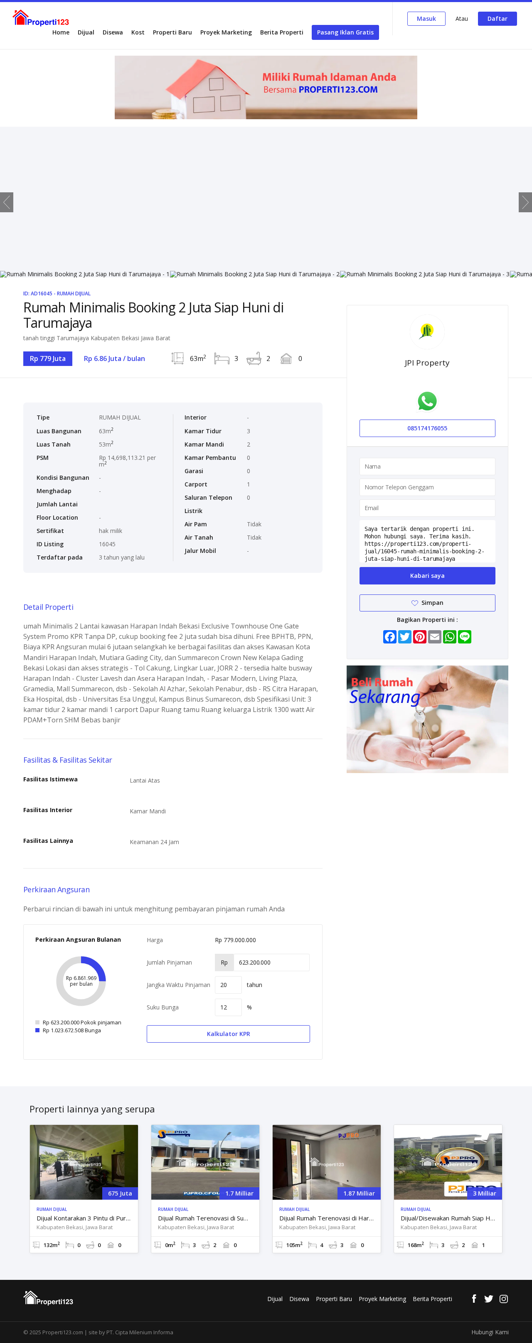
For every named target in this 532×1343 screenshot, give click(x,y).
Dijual (86, 32)
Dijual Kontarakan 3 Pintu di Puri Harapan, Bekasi (84, 1218)
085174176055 (427, 428)
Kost (138, 32)
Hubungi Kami (490, 1332)
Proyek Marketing (226, 32)
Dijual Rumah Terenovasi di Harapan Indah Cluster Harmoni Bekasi (326, 1218)
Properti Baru (172, 32)
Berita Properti (281, 32)
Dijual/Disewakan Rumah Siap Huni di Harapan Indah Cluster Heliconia (448, 1218)
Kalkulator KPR (228, 1034)
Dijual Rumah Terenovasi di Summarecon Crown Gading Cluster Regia (205, 1218)
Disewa (113, 32)
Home (60, 32)
